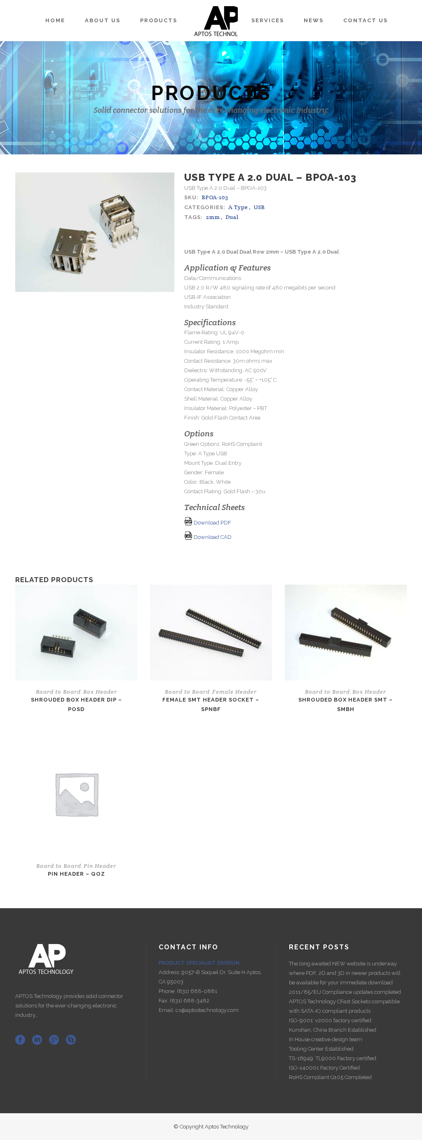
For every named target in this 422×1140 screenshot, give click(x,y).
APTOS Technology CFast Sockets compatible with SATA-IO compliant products (344, 1006)
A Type (238, 207)
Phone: (168, 991)
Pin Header (100, 866)
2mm (213, 217)
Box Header (100, 691)
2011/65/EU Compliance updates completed (345, 992)
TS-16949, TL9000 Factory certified (332, 1058)
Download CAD (212, 537)
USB (259, 207)
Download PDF (211, 523)
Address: (170, 972)
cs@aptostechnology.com (207, 1010)
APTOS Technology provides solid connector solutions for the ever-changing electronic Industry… (69, 1005)
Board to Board (58, 691)
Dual (232, 217)
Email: (167, 1010)
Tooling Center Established (321, 1049)
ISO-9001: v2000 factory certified (330, 1020)
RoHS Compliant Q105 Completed (330, 1077)
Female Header (234, 691)
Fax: (164, 1001)
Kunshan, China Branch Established (332, 1030)
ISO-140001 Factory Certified (324, 1068)
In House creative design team (325, 1039)
